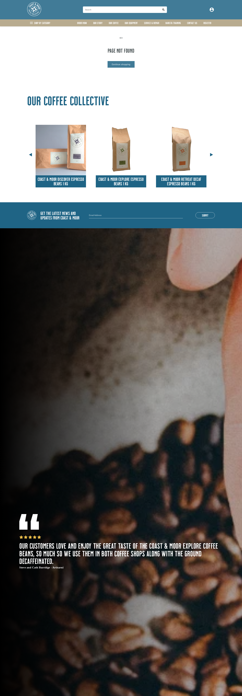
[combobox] (121, 9)
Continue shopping (121, 64)
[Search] (163, 9)
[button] (211, 154)
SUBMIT (205, 215)
